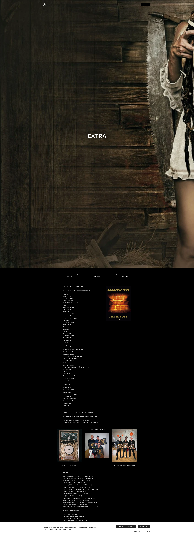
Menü (148, 5)
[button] (142, 4)
